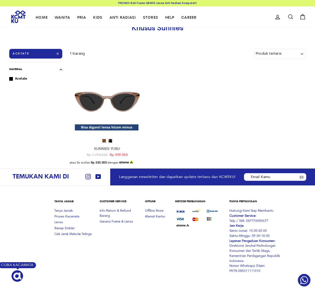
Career (189, 18)
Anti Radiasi (123, 18)
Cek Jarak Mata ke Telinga (73, 234)
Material (15, 69)
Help (169, 18)
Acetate (21, 53)
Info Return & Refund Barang (115, 213)
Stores (150, 18)
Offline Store (154, 210)
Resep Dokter (64, 228)
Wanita (62, 18)
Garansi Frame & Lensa (116, 221)
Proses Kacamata (66, 216)
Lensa (58, 222)
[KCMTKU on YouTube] (98, 177)
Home (42, 18)
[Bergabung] (301, 176)
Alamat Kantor (155, 216)
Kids (98, 18)
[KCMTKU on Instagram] (88, 177)
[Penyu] (110, 141)
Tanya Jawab (63, 210)
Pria (81, 18)
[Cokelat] (104, 141)
